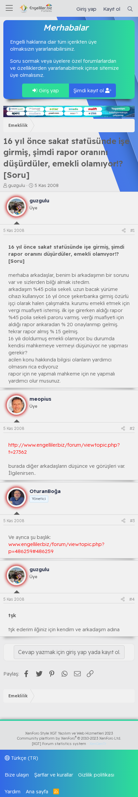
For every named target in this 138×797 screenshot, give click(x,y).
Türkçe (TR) (24, 758)
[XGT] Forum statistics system (69, 743)
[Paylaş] (124, 231)
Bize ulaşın (17, 774)
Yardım (12, 791)
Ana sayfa (37, 791)
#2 (132, 428)
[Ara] (130, 9)
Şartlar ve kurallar (53, 774)
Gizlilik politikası (96, 774)
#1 (132, 230)
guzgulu (16, 185)
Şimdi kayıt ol (89, 90)
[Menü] (9, 8)
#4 (132, 599)
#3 (132, 520)
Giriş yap (48, 90)
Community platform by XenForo (69, 738)
